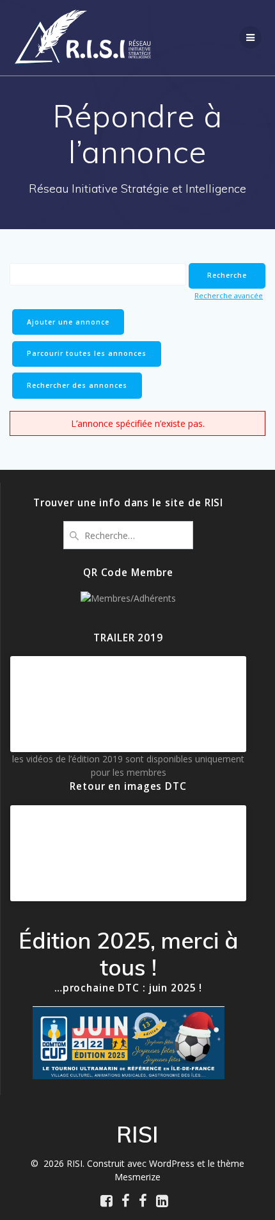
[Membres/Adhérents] (128, 598)
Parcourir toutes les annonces (86, 353)
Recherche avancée (228, 295)
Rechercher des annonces (77, 385)
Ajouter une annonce (68, 321)
